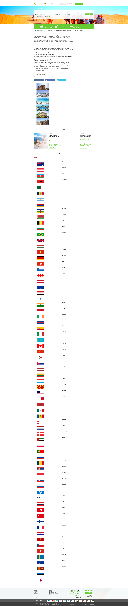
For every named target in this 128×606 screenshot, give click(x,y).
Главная (35, 590)
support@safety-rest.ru (75, 595)
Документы (36, 593)
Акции (50, 590)
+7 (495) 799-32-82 (70, 3)
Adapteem (72, 604)
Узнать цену (89, 14)
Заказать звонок (86, 3)
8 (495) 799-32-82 (75, 594)
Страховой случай (79, 30)
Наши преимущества (52, 592)
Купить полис (79, 3)
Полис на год (39, 16)
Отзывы (50, 591)
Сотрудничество (37, 597)
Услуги (35, 594)
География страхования (53, 593)
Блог (50, 594)
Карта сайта (92, 604)
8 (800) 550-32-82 (62, 3)
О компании (36, 591)
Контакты (35, 592)
